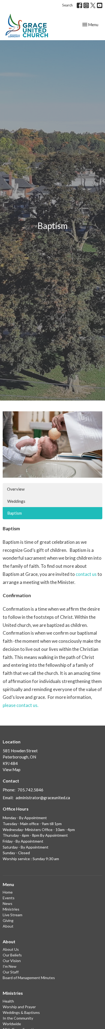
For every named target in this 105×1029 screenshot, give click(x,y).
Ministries (11, 909)
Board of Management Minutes (29, 977)
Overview (15, 489)
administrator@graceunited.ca (43, 797)
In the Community (18, 1018)
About (8, 926)
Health (8, 1001)
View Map (11, 769)
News (7, 903)
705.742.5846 (30, 789)
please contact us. (20, 705)
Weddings (16, 501)
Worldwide (12, 1023)
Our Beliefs (12, 955)
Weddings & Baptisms (21, 1012)
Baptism (14, 513)
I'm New (9, 966)
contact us (86, 574)
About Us (11, 949)
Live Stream (12, 914)
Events (9, 897)
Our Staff (11, 972)
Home (8, 892)
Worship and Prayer (19, 1006)
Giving (8, 920)
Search (67, 5)
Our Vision (12, 960)
